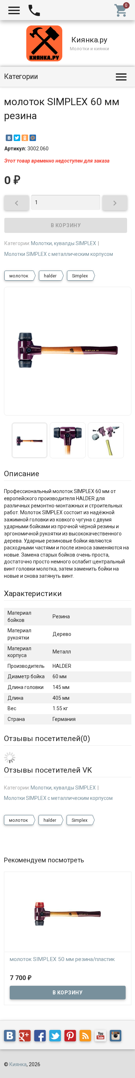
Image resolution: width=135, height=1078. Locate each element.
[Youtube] (102, 1037)
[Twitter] (17, 138)
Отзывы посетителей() (47, 738)
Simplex (80, 275)
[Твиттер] (56, 1037)
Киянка (18, 1064)
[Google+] (26, 1037)
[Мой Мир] (33, 138)
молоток (18, 275)
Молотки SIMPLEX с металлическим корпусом (58, 254)
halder (50, 275)
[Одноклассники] (25, 138)
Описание (21, 473)
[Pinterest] (72, 1037)
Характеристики (33, 593)
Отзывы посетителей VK (48, 770)
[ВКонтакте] (9, 138)
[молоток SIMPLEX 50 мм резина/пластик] (68, 913)
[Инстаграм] (117, 1037)
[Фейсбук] (41, 1037)
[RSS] (87, 1037)
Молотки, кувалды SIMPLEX (63, 243)
